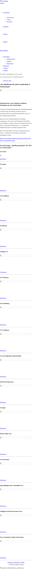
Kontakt (5, 70)
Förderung (6, 65)
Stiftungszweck (11, 59)
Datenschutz (17, 562)
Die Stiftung (6, 56)
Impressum (10, 562)
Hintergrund (10, 63)
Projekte (5, 68)
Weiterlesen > (3, 159)
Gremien (9, 61)
